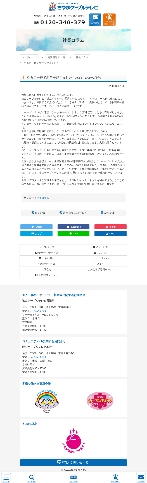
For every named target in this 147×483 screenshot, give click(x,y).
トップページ (29, 57)
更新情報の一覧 (56, 57)
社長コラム (82, 57)
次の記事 (109, 212)
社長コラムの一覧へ (75, 212)
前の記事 (40, 212)
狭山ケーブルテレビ (73, 6)
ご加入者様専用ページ (109, 20)
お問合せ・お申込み (95, 20)
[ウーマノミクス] (100, 412)
